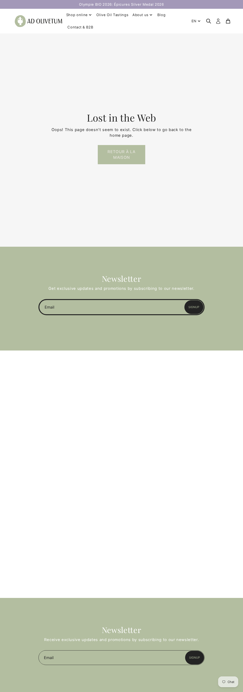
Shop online (77, 15)
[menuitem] (196, 21)
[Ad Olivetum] (38, 21)
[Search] (208, 21)
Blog (161, 15)
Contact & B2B (80, 27)
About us (140, 15)
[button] (121, 154)
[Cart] (228, 21)
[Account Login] (218, 21)
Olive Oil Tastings (112, 15)
